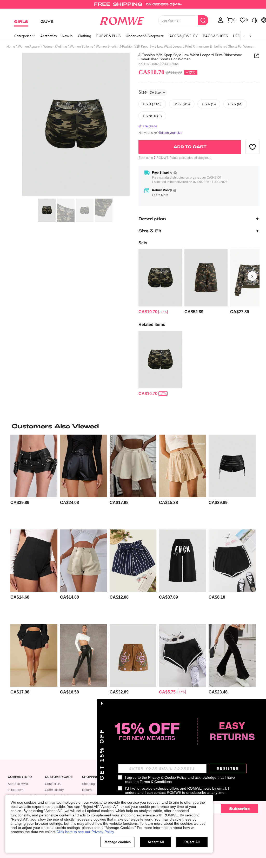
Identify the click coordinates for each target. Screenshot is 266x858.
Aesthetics (48, 36)
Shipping (88, 784)
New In (67, 36)
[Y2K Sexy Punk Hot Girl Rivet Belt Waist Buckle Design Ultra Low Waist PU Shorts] (33, 466)
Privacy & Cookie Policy (167, 777)
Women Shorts (106, 46)
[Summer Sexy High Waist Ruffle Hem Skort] (33, 655)
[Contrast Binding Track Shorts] (232, 560)
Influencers (15, 790)
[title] (133, 426)
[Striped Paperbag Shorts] (133, 560)
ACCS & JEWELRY (183, 36)
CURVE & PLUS (108, 36)
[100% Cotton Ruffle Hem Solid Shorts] (182, 466)
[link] (133, 6)
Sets (142, 243)
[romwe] (122, 19)
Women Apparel (29, 46)
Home (10, 46)
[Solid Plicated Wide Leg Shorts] (133, 466)
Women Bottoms (81, 46)
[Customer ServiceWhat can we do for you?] (254, 19)
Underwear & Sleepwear (145, 36)
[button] (252, 147)
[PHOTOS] (76, 124)
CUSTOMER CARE (59, 777)
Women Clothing (55, 46)
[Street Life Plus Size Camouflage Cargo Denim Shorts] (206, 277)
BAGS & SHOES (215, 36)
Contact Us (53, 784)
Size (149, 92)
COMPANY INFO (20, 777)
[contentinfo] (147, 312)
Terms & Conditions (156, 782)
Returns (87, 790)
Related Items (151, 324)
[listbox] (220, 19)
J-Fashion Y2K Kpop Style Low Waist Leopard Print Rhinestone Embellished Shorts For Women (190, 57)
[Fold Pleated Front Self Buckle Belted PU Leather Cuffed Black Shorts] (83, 466)
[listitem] (160, 282)
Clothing (84, 36)
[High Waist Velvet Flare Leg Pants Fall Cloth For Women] (232, 655)
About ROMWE (18, 784)
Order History (54, 790)
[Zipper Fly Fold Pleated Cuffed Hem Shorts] (83, 560)
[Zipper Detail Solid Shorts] (33, 560)
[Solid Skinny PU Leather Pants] (83, 655)
